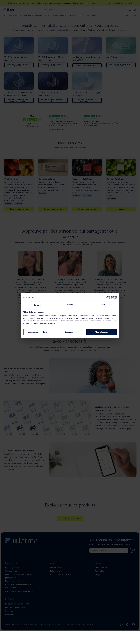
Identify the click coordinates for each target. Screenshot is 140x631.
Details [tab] (70, 304)
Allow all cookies (101, 332)
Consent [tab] (37, 305)
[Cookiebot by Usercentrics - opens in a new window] (107, 297)
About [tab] (102, 304)
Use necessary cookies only (38, 332)
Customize (69, 332)
